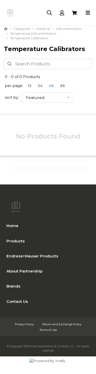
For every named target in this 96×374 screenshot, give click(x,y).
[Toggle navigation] (87, 12)
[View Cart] (74, 13)
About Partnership (24, 271)
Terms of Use (48, 330)
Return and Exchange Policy (61, 324)
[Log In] (62, 13)
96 (62, 85)
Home (12, 225)
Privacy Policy (25, 324)
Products (15, 241)
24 (40, 85)
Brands (13, 286)
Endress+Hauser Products (32, 256)
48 (51, 85)
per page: (14, 85)
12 (29, 85)
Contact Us (17, 301)
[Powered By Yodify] (48, 365)
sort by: (12, 97)
